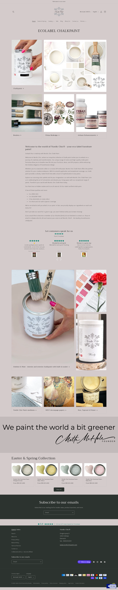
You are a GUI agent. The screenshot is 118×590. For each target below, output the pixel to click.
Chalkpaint (17, 89)
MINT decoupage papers (55, 410)
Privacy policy (44, 583)
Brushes (16, 135)
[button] (13, 12)
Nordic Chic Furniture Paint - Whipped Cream (21, 480)
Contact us (14, 548)
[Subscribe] (72, 513)
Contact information (79, 583)
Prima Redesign (52, 135)
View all (59, 489)
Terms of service (54, 583)
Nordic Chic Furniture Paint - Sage (70, 480)
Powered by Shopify (27, 583)
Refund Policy (15, 542)
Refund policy (36, 583)
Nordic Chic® (19, 583)
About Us (14, 536)
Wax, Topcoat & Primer (87, 410)
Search (13, 533)
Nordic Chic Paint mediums (24, 410)
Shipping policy (62, 583)
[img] (59, 234)
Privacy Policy (15, 539)
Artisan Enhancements (87, 135)
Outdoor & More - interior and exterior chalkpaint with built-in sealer (40, 367)
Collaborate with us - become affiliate (22, 552)
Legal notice (71, 583)
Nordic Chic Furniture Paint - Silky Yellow (45, 480)
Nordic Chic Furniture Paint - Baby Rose (94, 480)
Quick (13, 529)
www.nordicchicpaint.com (68, 545)
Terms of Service (16, 545)
